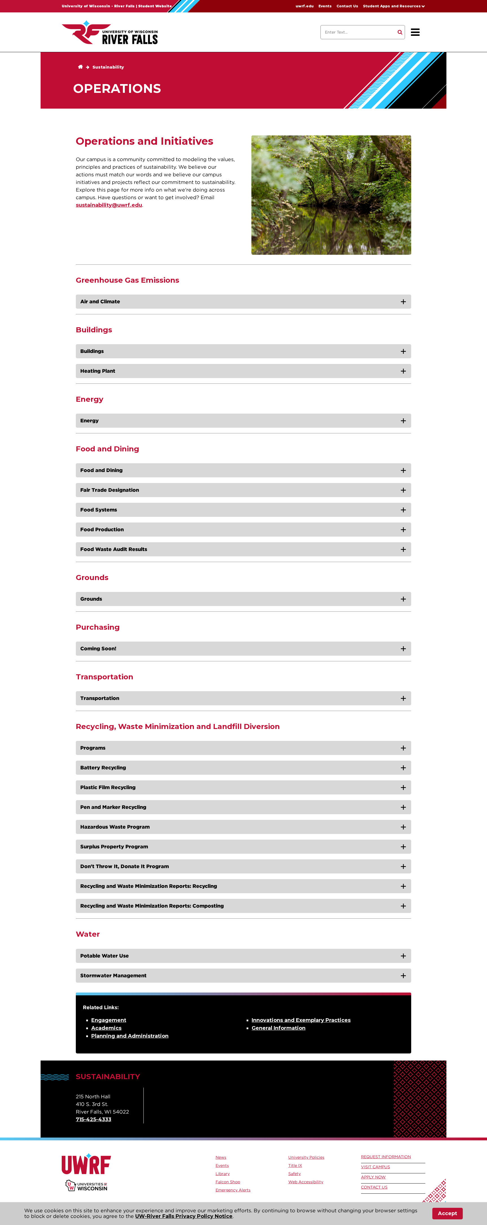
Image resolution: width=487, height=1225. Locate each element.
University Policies (306, 1157)
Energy (89, 420)
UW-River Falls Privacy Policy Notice (184, 1216)
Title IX (295, 1165)
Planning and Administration (130, 1036)
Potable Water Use (104, 956)
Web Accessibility (305, 1182)
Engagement (108, 1020)
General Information (279, 1028)
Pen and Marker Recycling (113, 807)
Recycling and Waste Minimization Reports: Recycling (148, 886)
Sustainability (108, 67)
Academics (106, 1028)
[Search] (400, 32)
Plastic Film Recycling (108, 787)
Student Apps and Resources (392, 6)
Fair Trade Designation (109, 490)
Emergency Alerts (233, 1190)
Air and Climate (100, 301)
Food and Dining (101, 470)
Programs (92, 748)
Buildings (92, 351)
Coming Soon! (98, 648)
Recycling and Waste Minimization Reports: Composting (152, 906)
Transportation (99, 698)
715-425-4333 (93, 1119)
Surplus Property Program (114, 846)
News (221, 1157)
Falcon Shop (228, 1182)
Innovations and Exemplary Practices (301, 1020)
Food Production (102, 529)
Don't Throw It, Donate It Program (124, 866)
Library (223, 1173)
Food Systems (98, 510)
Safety (294, 1173)
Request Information (386, 1156)
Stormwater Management (113, 975)
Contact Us (347, 6)
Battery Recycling (103, 767)
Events (325, 6)
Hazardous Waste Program (115, 827)
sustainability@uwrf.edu (109, 205)
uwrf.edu (305, 6)
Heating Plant (97, 371)
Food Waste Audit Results (113, 549)
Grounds (91, 599)
